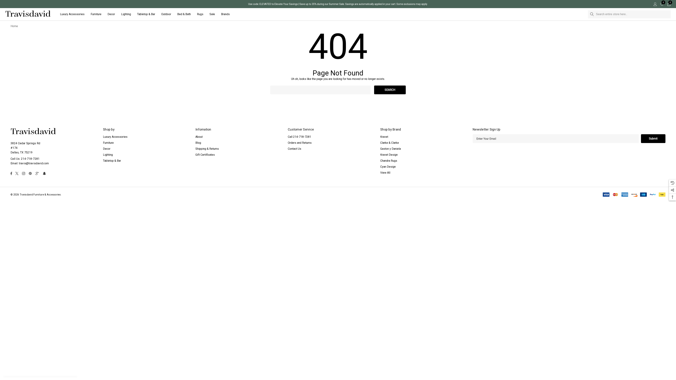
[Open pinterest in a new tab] (31, 173)
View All (385, 172)
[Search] (592, 14)
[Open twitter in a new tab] (17, 173)
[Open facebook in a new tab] (11, 173)
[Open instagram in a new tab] (24, 173)
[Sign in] (655, 4)
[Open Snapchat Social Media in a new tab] (45, 173)
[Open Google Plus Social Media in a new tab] (37, 173)
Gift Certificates (205, 154)
